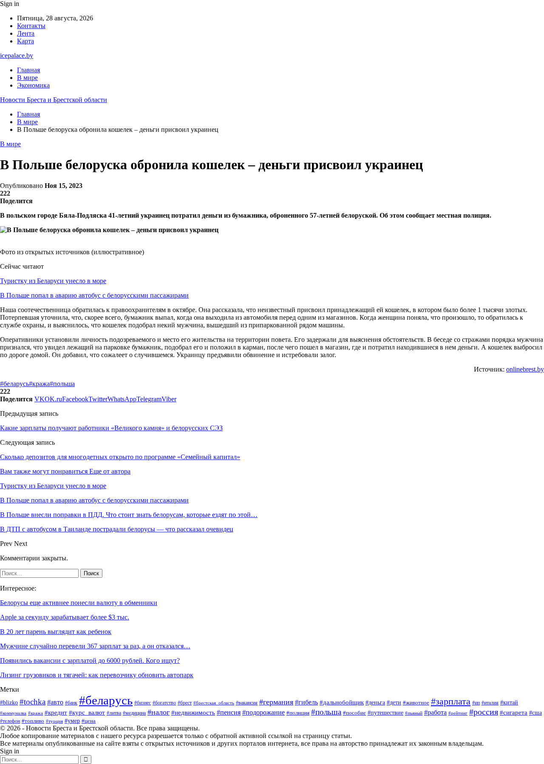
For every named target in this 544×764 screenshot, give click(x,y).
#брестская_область (213, 702)
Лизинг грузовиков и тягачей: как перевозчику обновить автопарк (96, 675)
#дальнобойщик (342, 702)
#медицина (134, 713)
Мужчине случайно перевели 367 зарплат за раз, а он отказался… (95, 646)
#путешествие (385, 713)
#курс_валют (87, 712)
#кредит (56, 712)
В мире (27, 77)
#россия (483, 711)
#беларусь (14, 383)
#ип (476, 703)
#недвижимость (193, 712)
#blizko (9, 702)
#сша (535, 712)
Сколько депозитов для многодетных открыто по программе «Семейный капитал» (120, 456)
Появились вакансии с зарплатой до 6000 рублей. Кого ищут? (90, 660)
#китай (509, 702)
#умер (72, 721)
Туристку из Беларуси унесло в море (53, 280)
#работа (435, 712)
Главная (28, 70)
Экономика (33, 85)
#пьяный (413, 713)
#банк (71, 703)
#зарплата (450, 701)
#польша (62, 383)
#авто (55, 702)
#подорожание (263, 712)
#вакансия (247, 703)
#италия (490, 703)
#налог (158, 712)
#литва (114, 713)
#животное (416, 702)
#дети (394, 702)
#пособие (354, 713)
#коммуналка (13, 713)
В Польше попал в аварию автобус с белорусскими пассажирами (94, 295)
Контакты (31, 25)
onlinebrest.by (525, 369)
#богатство (164, 703)
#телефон (10, 721)
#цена (89, 721)
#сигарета (513, 712)
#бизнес (142, 703)
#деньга (375, 702)
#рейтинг (458, 713)
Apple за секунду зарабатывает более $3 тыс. (64, 617)
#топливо (33, 721)
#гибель (306, 702)
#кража (39, 383)
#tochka (32, 701)
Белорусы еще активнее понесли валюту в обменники (78, 602)
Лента (25, 33)
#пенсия (229, 712)
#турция (54, 721)
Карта (25, 41)
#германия (276, 702)
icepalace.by (16, 55)
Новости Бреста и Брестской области (53, 99)
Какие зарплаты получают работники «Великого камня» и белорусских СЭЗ (111, 428)
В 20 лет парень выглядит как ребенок (55, 631)
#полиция (297, 713)
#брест (185, 703)
